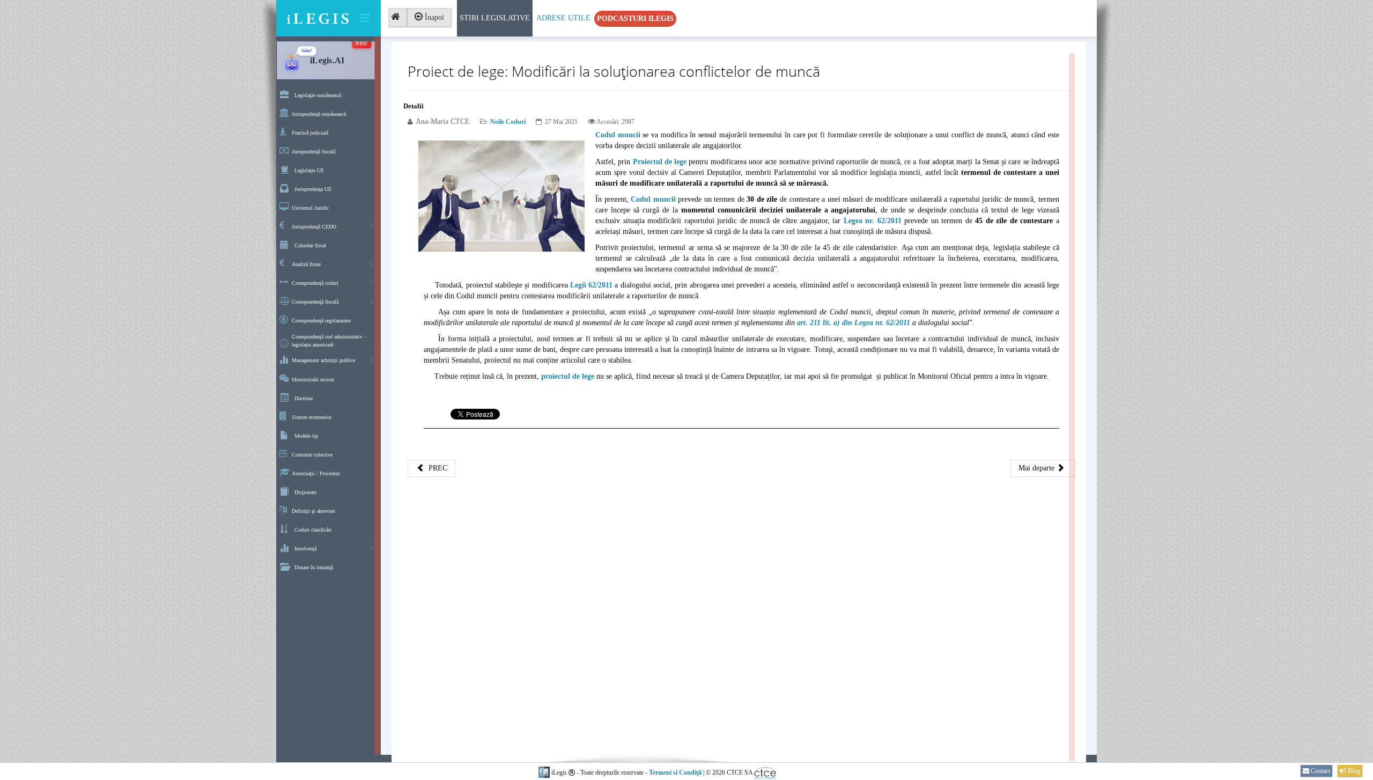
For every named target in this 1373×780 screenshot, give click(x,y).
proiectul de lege (567, 376)
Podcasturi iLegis (635, 18)
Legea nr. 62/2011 (873, 221)
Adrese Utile (563, 18)
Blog (1353, 771)
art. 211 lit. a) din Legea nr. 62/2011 (853, 323)
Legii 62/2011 (591, 285)
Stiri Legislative (495, 18)
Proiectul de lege (660, 162)
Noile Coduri (508, 122)
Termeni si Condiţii (675, 772)
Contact (1319, 771)
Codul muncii (617, 135)
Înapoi (433, 17)
